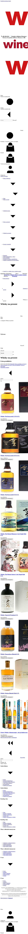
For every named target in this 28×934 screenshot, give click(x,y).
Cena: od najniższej (16, 365)
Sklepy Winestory (6, 873)
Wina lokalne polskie (7, 846)
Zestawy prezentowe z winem (9, 817)
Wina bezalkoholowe (7, 845)
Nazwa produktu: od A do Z (20, 364)
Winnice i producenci (7, 814)
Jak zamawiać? (6, 784)
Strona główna (6, 278)
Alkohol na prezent (7, 844)
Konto (4, 779)
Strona (2, 378)
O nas (4, 871)
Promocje (14, 276)
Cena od (2, 350)
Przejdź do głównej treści (6, 1)
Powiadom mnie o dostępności (7, 420)
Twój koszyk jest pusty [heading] (5, 163)
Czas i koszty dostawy (7, 783)
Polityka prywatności (7, 785)
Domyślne (12, 364)
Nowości (25, 273)
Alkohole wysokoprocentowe (9, 842)
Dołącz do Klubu (4, 176)
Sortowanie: (3, 364)
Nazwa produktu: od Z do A (6, 365)
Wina (4, 812)
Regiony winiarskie (7, 813)
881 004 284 (6, 36)
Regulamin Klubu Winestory (9, 782)
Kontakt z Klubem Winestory (18, 36)
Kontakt (4, 872)
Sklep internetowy (7, 898)
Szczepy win (5, 816)
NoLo (15, 273)
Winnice (6, 276)
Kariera (4, 875)
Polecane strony (6, 874)
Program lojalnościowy (8, 780)
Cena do (2, 353)
